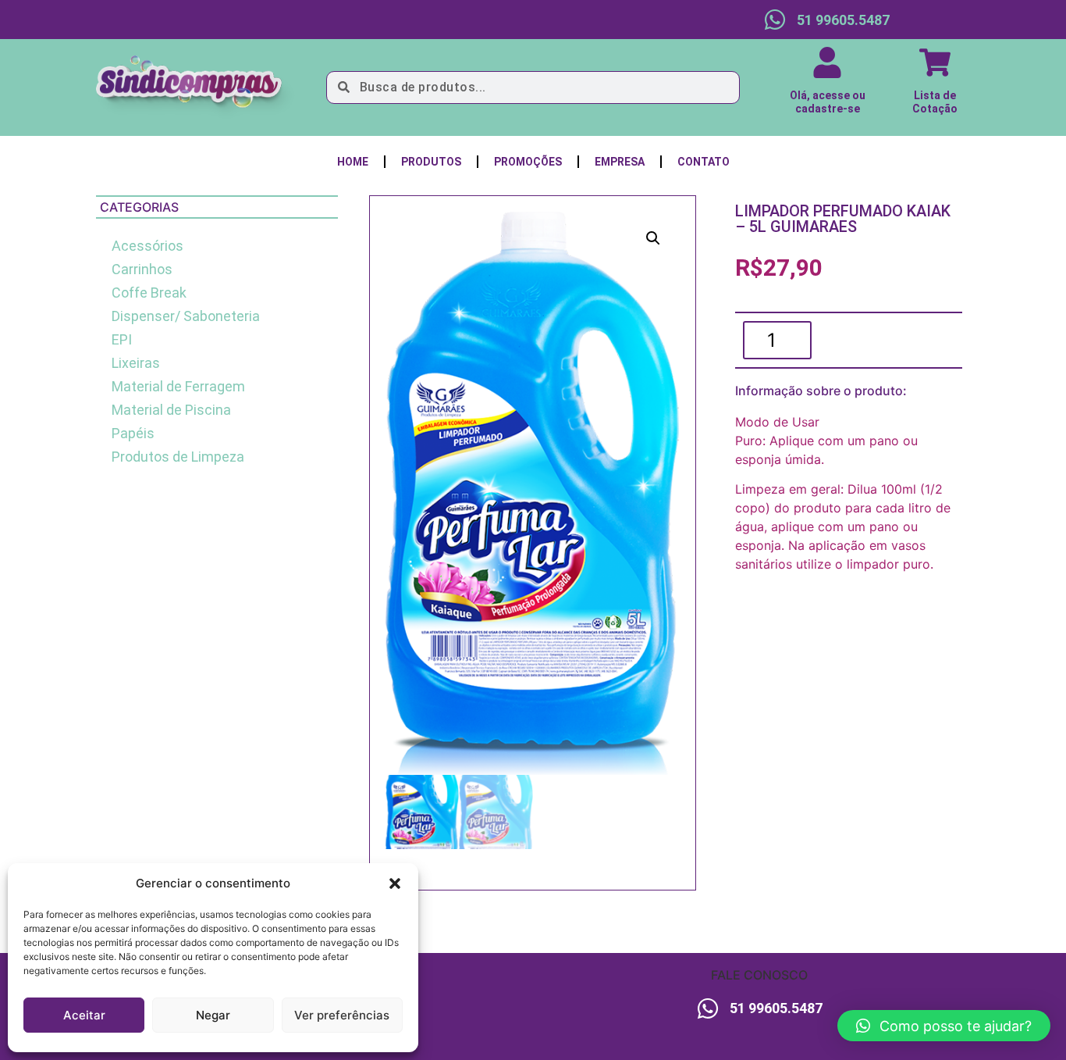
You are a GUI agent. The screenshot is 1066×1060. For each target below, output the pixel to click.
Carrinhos (142, 269)
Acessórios (147, 245)
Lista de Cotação (935, 102)
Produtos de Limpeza (178, 456)
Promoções (528, 161)
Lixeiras (136, 363)
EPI (122, 339)
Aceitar (84, 1015)
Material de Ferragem (178, 386)
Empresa (620, 161)
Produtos (431, 161)
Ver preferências (341, 1015)
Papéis (133, 433)
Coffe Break (149, 292)
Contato (703, 161)
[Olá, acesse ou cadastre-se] (827, 62)
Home (352, 161)
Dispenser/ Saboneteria (186, 316)
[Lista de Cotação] (935, 62)
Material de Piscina (171, 410)
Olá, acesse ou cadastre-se (827, 102)
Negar (213, 1015)
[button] (395, 883)
